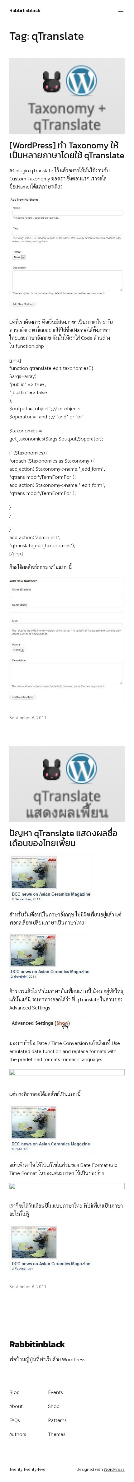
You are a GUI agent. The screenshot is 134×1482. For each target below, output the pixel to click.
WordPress (114, 1469)
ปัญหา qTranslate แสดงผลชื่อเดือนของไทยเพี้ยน (63, 838)
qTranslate (41, 170)
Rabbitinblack (25, 10)
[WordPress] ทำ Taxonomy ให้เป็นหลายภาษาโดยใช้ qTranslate (66, 150)
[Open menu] (121, 10)
